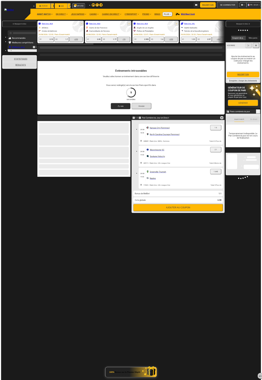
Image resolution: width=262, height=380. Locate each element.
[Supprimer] (222, 117)
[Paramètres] (242, 5)
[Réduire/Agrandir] (258, 130)
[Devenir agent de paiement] (196, 5)
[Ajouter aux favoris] (81, 23)
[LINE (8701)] (40, 50)
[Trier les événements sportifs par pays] (34, 85)
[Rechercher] (222, 50)
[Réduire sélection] (31, 85)
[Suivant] (140, 118)
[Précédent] (34, 46)
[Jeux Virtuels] (45, 50)
